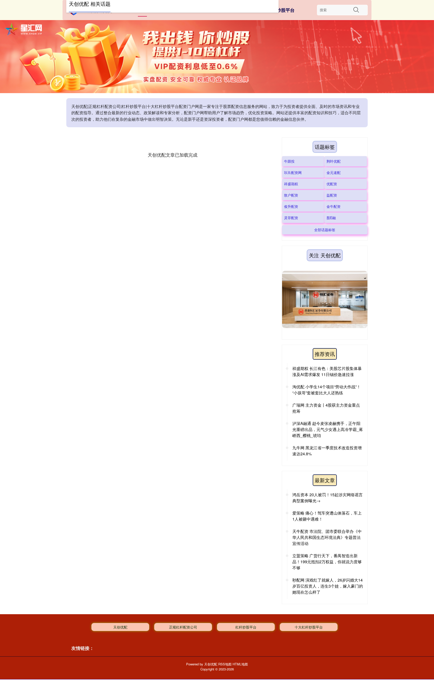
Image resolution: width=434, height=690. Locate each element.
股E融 (331, 217)
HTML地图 (240, 664)
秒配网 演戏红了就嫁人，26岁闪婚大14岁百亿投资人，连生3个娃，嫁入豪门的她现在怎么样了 (327, 586)
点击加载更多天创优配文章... (172, 154)
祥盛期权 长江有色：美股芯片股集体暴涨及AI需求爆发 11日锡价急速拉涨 (327, 371)
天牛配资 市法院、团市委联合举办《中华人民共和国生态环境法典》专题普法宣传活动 (327, 537)
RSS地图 (225, 664)
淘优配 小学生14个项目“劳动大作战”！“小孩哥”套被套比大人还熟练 (326, 390)
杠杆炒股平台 (245, 627)
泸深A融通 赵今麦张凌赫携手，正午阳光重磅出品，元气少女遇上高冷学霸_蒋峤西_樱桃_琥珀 (327, 429)
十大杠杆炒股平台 (309, 627)
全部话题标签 (324, 229)
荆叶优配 (334, 161)
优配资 (332, 183)
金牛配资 (334, 206)
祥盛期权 (291, 183)
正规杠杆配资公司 (183, 627)
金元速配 (334, 172)
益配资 (332, 195)
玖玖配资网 (293, 172)
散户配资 (291, 195)
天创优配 (120, 627)
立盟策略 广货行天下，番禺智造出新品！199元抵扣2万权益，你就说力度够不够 (327, 562)
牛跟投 (289, 161)
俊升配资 (291, 206)
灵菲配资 (291, 217)
